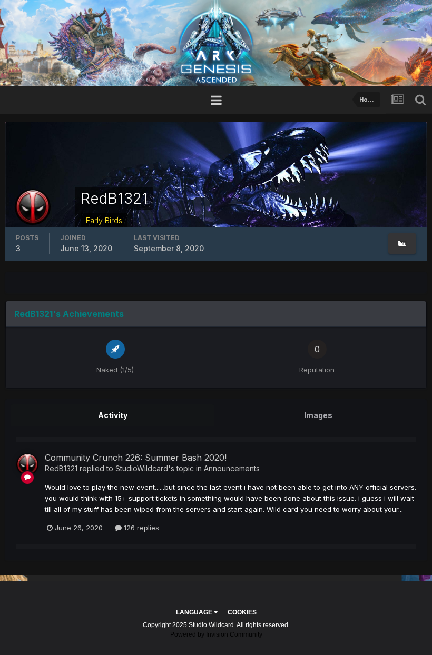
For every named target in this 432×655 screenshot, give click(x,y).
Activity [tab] (112, 415)
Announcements (232, 468)
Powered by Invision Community (216, 634)
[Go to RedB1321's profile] (27, 464)
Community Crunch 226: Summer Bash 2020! (136, 457)
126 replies (140, 527)
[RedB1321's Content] (402, 243)
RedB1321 (61, 468)
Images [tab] (318, 415)
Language (195, 612)
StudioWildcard (141, 468)
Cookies (242, 612)
